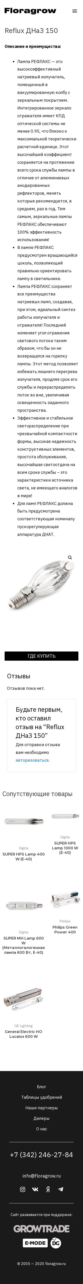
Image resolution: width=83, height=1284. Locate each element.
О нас (41, 1128)
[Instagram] (22, 1189)
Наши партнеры (41, 1107)
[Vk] (35, 1189)
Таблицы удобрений (41, 1097)
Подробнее (23, 868)
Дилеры (41, 1118)
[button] (74, 10)
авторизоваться (32, 760)
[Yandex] (48, 1189)
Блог (41, 1086)
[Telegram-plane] (60, 1189)
